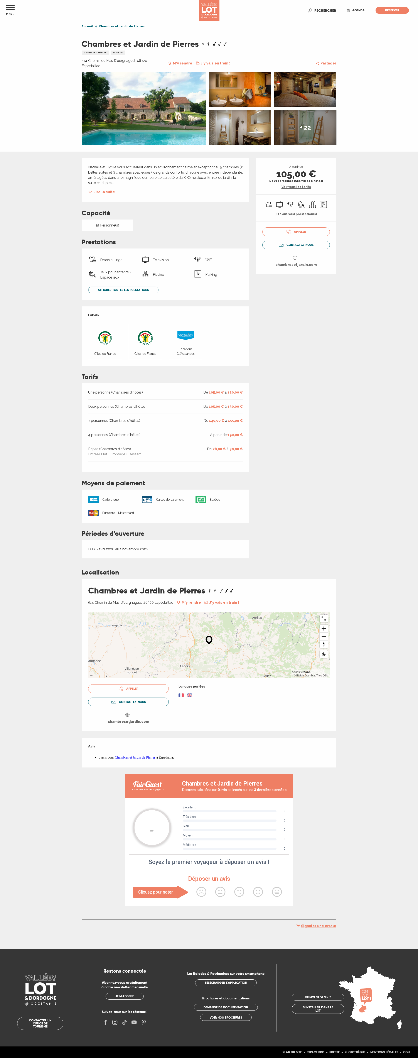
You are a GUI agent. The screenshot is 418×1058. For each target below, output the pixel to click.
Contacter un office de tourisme (40, 1023)
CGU (406, 1052)
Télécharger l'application (226, 983)
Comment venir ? (318, 997)
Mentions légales (384, 1052)
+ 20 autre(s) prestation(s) (296, 214)
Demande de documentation (226, 1007)
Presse (334, 1052)
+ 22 (305, 127)
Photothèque (355, 1052)
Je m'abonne (124, 996)
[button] (325, 10)
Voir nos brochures (226, 1017)
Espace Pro (315, 1052)
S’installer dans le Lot (318, 1008)
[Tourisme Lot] (209, 10)
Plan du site (292, 1052)
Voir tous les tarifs (296, 187)
